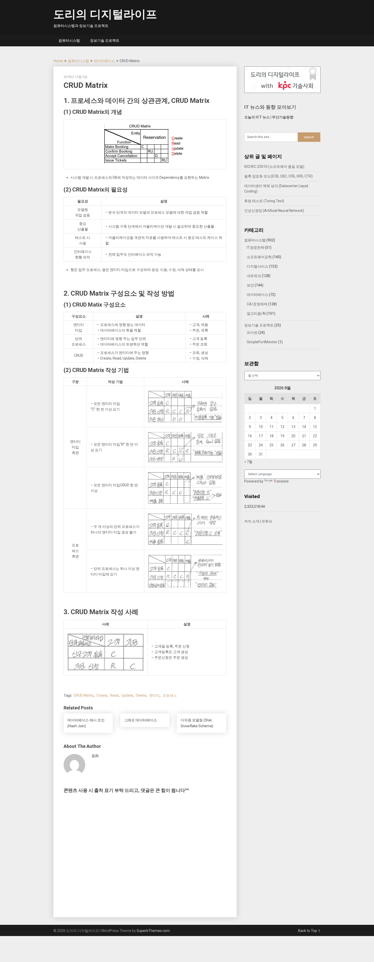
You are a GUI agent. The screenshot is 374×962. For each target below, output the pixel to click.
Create (101, 695)
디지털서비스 (257, 266)
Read (114, 695)
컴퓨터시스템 (69, 40)
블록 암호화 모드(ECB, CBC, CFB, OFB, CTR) (278, 176)
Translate (281, 481)
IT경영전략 (255, 247)
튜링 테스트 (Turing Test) (264, 201)
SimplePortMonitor (262, 342)
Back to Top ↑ (309, 931)
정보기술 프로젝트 (104, 40)
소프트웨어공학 (259, 257)
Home (58, 61)
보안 (250, 285)
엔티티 (154, 695)
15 (315, 427)
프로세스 (170, 695)
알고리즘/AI (256, 313)
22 (315, 436)
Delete (141, 695)
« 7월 (248, 462)
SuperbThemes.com (153, 931)
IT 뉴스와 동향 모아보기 (270, 107)
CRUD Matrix (84, 695)
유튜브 (267, 521)
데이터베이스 (104, 61)
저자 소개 (251, 521)
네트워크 (254, 276)
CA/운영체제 (257, 304)
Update (127, 695)
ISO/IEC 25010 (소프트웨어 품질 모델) (274, 166)
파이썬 (252, 333)
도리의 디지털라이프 (105, 14)
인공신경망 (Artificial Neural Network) (274, 211)
